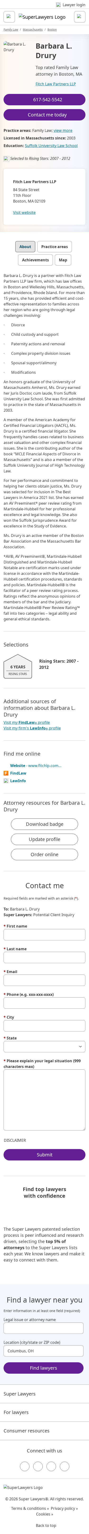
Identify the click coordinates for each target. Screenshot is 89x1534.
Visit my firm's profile (32, 728)
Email (10, 971)
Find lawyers (43, 1368)
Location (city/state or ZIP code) (32, 1342)
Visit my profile (27, 722)
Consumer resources (27, 1431)
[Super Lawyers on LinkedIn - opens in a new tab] (64, 1466)
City (9, 1017)
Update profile (44, 839)
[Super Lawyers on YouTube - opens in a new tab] (51, 1466)
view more (63, 130)
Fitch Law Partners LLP (56, 84)
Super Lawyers (20, 1394)
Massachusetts (33, 30)
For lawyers (16, 1412)
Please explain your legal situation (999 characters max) (42, 1063)
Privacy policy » (64, 1508)
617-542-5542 (47, 99)
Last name (15, 949)
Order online (44, 854)
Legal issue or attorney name (30, 1319)
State (10, 1038)
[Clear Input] (78, 1328)
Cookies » (44, 1514)
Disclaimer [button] (15, 1140)
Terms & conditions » (30, 1508)
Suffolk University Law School (51, 145)
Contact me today (47, 114)
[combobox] (44, 1328)
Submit (44, 1154)
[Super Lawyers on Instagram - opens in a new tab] (38, 1466)
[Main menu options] (9, 17)
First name (15, 926)
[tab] (25, 246)
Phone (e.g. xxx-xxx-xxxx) (29, 994)
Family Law (11, 30)
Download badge (44, 824)
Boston (52, 30)
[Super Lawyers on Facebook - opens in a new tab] (24, 1466)
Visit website (24, 212)
